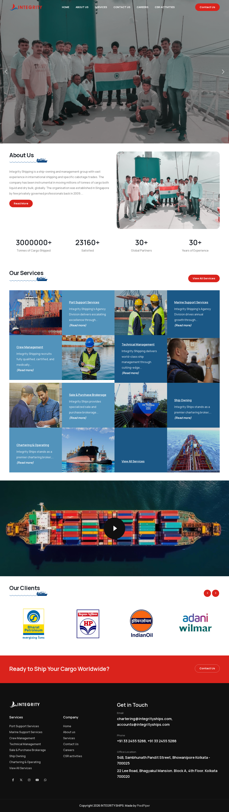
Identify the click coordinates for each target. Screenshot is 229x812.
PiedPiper (143, 806)
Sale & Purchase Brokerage (27, 750)
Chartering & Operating (25, 762)
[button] (6, 72)
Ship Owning (17, 756)
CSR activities (165, 7)
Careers (142, 7)
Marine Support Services (25, 732)
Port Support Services (24, 726)
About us (82, 7)
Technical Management (25, 744)
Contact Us (121, 7)
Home (65, 7)
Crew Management (22, 738)
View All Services (204, 278)
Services (101, 7)
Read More (21, 203)
